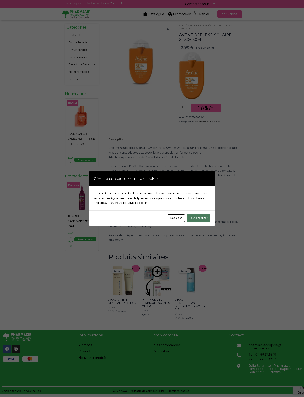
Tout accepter (198, 217)
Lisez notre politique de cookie (128, 202)
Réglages (176, 217)
